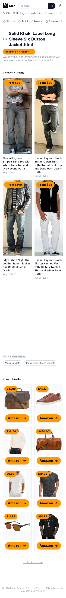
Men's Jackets (12, 363)
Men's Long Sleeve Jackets (40, 363)
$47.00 (11, 388)
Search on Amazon (19, 51)
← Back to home (33, 562)
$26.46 (11, 431)
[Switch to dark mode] (60, 5)
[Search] (51, 6)
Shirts (11, 21)
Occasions (51, 13)
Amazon (14, 418)
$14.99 (42, 516)
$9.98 (10, 473)
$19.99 (42, 473)
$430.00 (43, 431)
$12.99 (11, 516)
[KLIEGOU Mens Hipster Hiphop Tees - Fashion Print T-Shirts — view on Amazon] (49, 484)
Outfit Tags (19, 13)
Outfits (6, 13)
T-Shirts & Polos (32, 21)
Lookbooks (35, 13)
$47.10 (42, 388)
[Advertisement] (33, 320)
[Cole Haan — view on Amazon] (49, 399)
